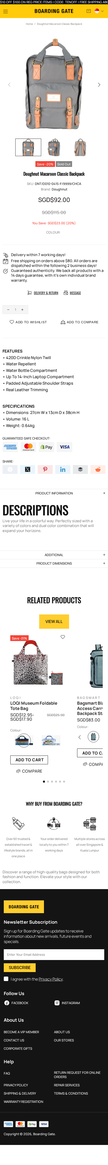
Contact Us (14, 1040)
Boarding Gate (54, 11)
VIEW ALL (54, 621)
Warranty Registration (23, 1102)
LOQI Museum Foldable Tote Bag (33, 706)
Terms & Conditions (71, 1093)
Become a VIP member (21, 1032)
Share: (8, 461)
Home (29, 24)
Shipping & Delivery (20, 1093)
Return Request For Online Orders (77, 1075)
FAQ (7, 1073)
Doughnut (59, 189)
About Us (62, 1032)
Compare (32, 771)
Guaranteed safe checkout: (26, 438)
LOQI (15, 698)
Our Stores (64, 1040)
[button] (44, 782)
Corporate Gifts (18, 1048)
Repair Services (67, 1085)
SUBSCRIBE (20, 967)
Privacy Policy (51, 979)
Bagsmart (89, 698)
